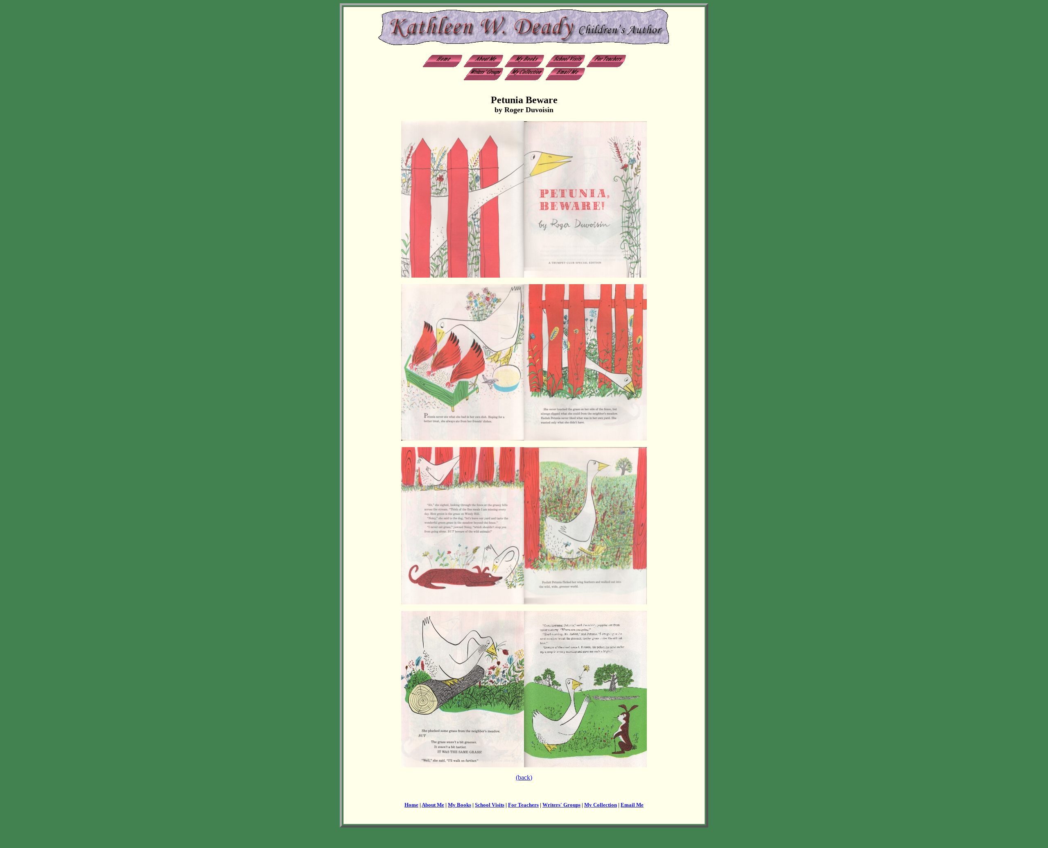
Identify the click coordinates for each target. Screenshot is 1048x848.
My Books (459, 805)
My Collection (600, 805)
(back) (524, 777)
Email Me (632, 805)
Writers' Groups (561, 805)
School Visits (489, 805)
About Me (433, 805)
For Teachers (523, 805)
